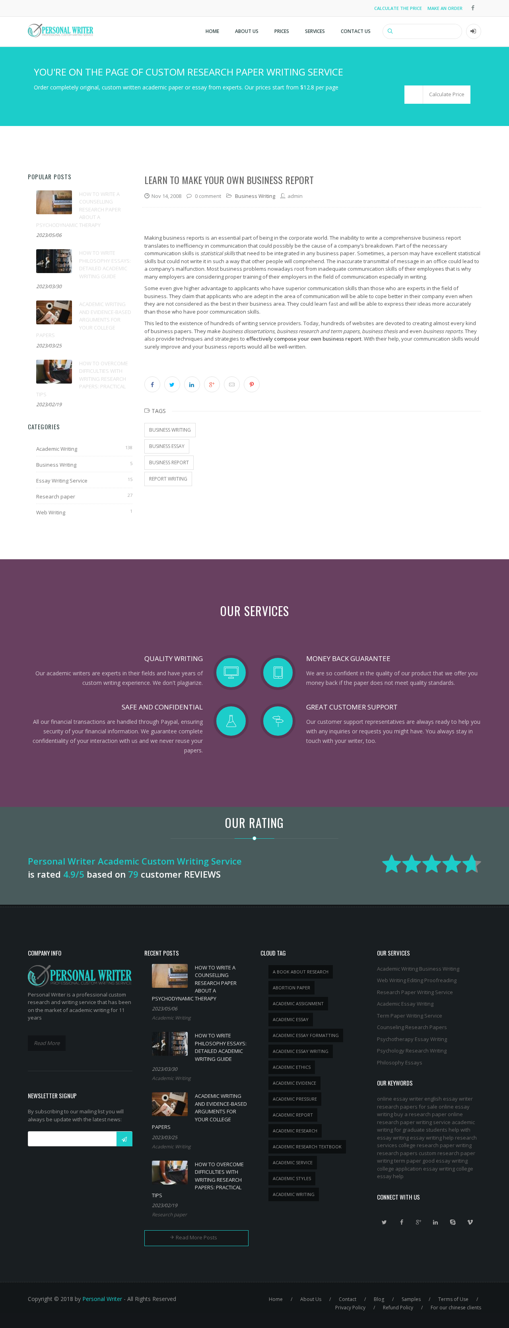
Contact (347, 1299)
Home (212, 31)
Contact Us (356, 31)
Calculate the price (398, 8)
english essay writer (448, 1098)
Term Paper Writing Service (409, 1015)
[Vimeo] (470, 1222)
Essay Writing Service (61, 480)
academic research (295, 1131)
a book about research (300, 972)
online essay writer (400, 1098)
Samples (411, 1299)
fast (333, 303)
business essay (167, 446)
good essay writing (445, 1160)
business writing (170, 430)
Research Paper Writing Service (415, 992)
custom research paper (447, 1153)
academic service (293, 1162)
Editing (415, 980)
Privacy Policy (350, 1307)
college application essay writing (416, 1168)
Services (315, 31)
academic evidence (294, 1083)
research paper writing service (414, 1122)
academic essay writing (300, 1051)
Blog (379, 1299)
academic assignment (298, 1003)
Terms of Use (453, 1299)
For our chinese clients (456, 1307)
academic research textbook (307, 1147)
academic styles (292, 1178)
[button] (437, 94)
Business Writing (56, 464)
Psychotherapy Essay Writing (412, 1039)
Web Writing (50, 512)
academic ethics (292, 1067)
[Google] (418, 1222)
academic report (293, 1115)
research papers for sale (407, 1106)
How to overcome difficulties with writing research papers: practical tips (82, 379)
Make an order (444, 8)
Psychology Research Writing (412, 1050)
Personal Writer (102, 1299)
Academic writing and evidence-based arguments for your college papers (83, 319)
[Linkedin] (435, 1222)
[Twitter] (384, 1222)
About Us (246, 31)
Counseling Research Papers (412, 1027)
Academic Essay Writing (405, 1003)
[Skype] (452, 1222)
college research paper (426, 1145)
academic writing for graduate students (426, 1126)
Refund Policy (398, 1307)
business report (169, 462)
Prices (281, 31)
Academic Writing (56, 448)
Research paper (55, 496)
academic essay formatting (306, 1035)
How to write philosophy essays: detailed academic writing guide (105, 264)
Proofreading (440, 980)
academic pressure (295, 1099)
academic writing (294, 1194)
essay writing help (432, 1137)
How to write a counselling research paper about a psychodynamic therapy (78, 209)
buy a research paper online (428, 1114)
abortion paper (291, 988)
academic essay (291, 1019)
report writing (168, 478)
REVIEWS (202, 874)
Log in (473, 31)
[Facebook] (401, 1222)
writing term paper (399, 1160)
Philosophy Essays (399, 1062)
